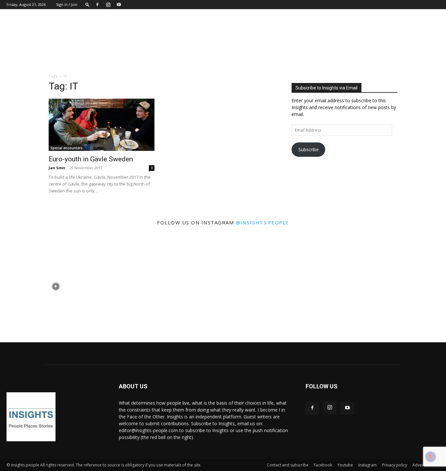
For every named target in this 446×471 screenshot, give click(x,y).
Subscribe (308, 149)
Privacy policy (394, 465)
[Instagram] (108, 4)
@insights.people (262, 222)
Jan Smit (57, 167)
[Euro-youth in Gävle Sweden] (101, 125)
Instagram (367, 465)
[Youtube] (119, 4)
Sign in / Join (66, 4)
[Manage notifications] (430, 456)
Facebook (323, 465)
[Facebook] (97, 4)
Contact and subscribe (288, 465)
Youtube (345, 465)
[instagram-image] (56, 286)
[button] (87, 4)
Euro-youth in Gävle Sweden (91, 159)
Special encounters (67, 148)
